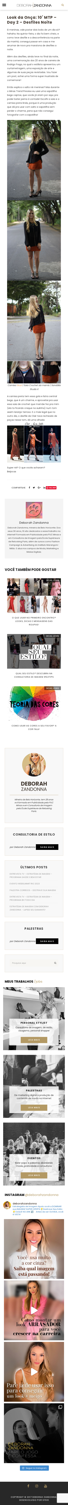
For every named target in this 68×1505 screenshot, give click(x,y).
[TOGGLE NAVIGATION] (4, 5)
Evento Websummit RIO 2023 (25, 883)
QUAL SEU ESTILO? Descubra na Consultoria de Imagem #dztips (34, 675)
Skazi (19, 385)
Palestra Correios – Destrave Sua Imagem (33, 890)
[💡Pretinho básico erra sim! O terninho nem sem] (34, 1433)
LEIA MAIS (34, 1039)
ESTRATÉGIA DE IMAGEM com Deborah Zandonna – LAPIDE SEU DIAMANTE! (29, 908)
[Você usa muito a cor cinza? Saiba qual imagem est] (34, 1249)
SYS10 (46, 1500)
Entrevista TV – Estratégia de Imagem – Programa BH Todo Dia (31, 898)
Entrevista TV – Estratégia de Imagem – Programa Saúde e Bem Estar (31, 875)
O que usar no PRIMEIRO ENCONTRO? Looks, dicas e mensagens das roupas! (34, 621)
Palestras (34, 1090)
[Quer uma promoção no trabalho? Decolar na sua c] (34, 1310)
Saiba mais (47, 847)
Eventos (34, 1158)
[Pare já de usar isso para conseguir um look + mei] (34, 1372)
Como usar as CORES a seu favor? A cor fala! (34, 727)
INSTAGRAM (32, 1195)
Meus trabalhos (23, 981)
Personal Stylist (34, 1023)
